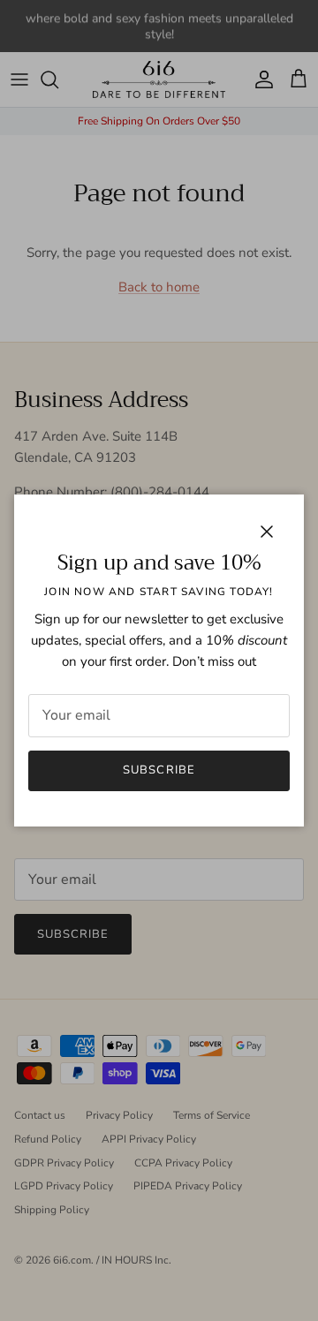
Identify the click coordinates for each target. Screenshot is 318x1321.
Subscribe (158, 770)
